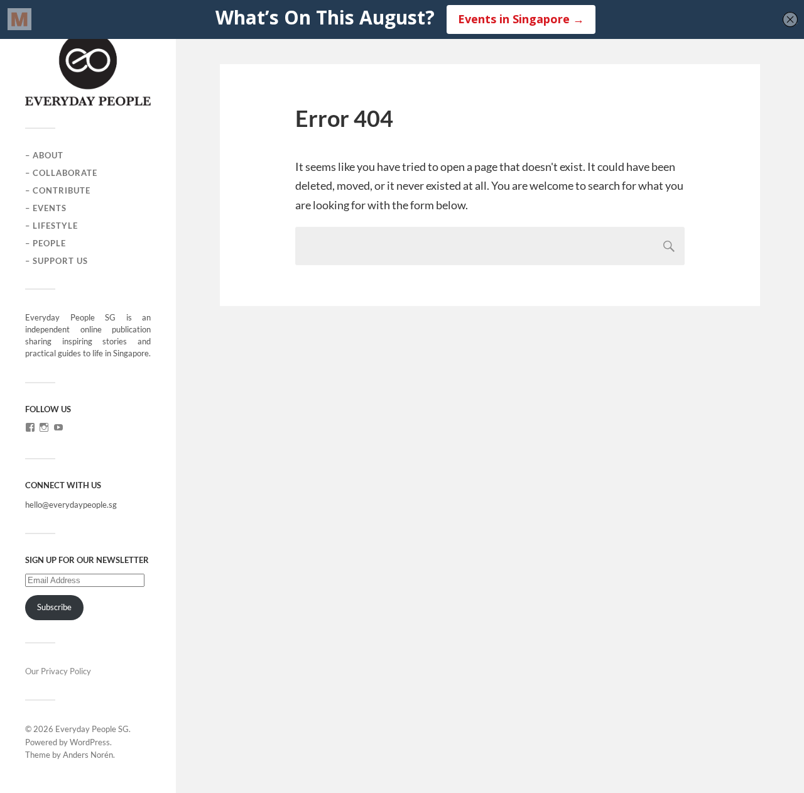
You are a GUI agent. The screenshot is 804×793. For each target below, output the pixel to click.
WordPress (90, 742)
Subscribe (54, 607)
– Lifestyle (51, 226)
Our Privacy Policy (58, 671)
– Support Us (56, 261)
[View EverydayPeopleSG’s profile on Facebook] (30, 427)
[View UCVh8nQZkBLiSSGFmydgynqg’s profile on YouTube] (58, 427)
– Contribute (57, 190)
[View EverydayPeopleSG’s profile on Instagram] (44, 427)
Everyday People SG (92, 729)
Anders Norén (88, 755)
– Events (46, 208)
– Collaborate (61, 173)
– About (44, 155)
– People (45, 243)
